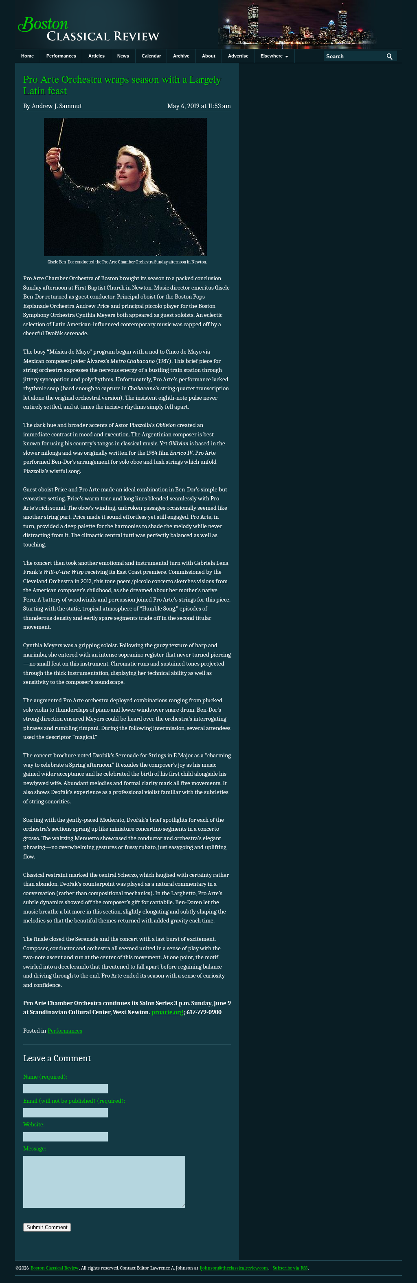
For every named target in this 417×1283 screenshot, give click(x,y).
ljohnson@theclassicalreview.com (234, 1268)
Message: (34, 1148)
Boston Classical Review (96, 24)
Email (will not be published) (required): (74, 1100)
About (208, 55)
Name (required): (45, 1076)
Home (27, 55)
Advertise (238, 55)
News (123, 55)
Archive (181, 55)
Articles (96, 55)
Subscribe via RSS (290, 1268)
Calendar (151, 55)
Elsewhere (273, 55)
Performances (61, 55)
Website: (34, 1124)
